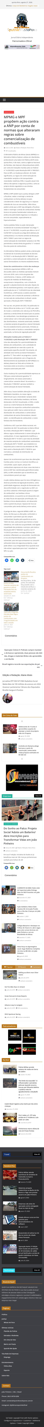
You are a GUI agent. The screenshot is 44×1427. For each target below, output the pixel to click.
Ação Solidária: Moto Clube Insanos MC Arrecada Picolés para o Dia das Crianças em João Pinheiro (28, 910)
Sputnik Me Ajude (10, 1348)
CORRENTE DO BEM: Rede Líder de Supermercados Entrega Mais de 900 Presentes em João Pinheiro (28, 891)
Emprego (7, 1357)
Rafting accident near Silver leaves (28, 974)
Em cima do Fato (10, 1340)
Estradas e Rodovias (11, 1335)
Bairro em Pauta (10, 1344)
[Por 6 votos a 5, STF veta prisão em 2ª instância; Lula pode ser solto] (10, 1119)
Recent (23, 967)
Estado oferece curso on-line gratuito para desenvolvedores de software (29, 1220)
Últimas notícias (7, 1328)
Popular (9, 967)
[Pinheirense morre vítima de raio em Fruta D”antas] (10, 1131)
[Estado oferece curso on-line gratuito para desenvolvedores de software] (10, 1222)
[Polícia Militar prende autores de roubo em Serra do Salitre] (10, 1071)
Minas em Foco (9, 112)
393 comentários (23, 1008)
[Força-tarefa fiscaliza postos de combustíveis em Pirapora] (29, 582)
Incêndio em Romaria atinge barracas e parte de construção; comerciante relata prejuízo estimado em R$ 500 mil (29, 742)
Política (4, 1314)
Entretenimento (7, 1362)
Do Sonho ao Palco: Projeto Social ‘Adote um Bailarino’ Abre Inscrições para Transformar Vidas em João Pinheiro (20, 836)
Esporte (7, 1370)
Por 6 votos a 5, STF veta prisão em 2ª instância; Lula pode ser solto (28, 1117)
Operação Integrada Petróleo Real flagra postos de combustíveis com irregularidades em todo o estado (11, 617)
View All (38, 796)
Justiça (4, 1319)
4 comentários (23, 901)
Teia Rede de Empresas (10, 824)
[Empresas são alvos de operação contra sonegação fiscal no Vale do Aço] (10, 1207)
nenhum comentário (26, 731)
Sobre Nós (5, 1376)
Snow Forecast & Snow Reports (16, 996)
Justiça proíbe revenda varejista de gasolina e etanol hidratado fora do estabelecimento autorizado (11, 588)
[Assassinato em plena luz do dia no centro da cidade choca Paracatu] (10, 1237)
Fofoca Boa (8, 1366)
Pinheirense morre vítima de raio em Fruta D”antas (29, 1130)
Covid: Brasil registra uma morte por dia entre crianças (21, 1105)
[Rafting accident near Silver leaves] (10, 975)
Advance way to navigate (13, 1005)
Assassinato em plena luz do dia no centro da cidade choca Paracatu (29, 1235)
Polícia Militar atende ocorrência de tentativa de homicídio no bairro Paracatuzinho (28, 1175)
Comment (37, 967)
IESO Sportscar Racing (13, 1014)
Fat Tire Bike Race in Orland (15, 987)
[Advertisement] (22, 74)
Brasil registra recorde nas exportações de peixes (21, 665)
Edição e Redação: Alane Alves (25, 148)
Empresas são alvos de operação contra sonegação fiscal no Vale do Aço (28, 1206)
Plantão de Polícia (10, 1331)
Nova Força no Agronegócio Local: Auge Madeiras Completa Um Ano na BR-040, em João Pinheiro (28, 950)
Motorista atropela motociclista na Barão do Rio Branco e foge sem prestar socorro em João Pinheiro (29, 1191)
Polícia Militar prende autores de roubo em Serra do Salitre (28, 1069)
